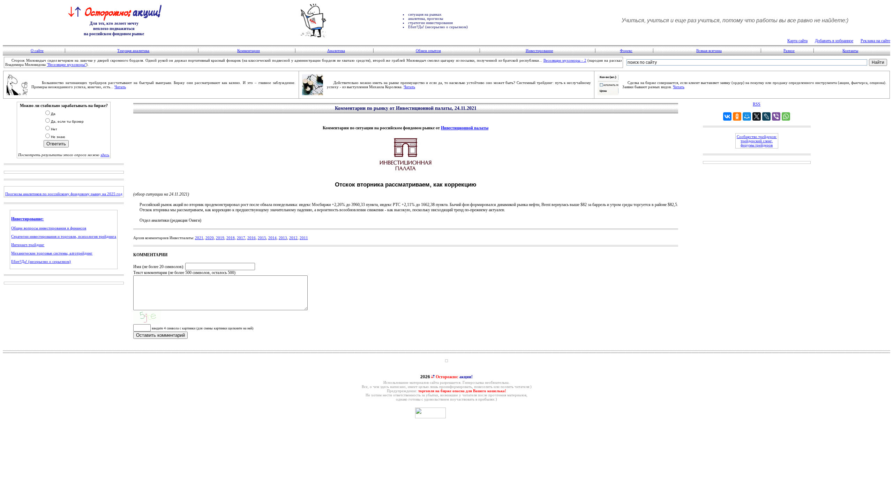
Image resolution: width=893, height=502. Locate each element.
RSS (756, 104)
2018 (230, 238)
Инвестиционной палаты (464, 128)
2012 (293, 238)
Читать (120, 87)
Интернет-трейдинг (27, 245)
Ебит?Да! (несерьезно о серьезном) (41, 261)
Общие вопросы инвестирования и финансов (48, 228)
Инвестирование (539, 50)
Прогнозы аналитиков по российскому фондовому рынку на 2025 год (63, 194)
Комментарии (248, 50)
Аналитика (336, 50)
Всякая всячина (709, 50)
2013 (283, 238)
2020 (209, 238)
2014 (272, 238)
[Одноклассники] (737, 116)
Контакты (850, 50)
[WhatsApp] (786, 116)
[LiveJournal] (766, 116)
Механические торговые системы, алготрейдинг (51, 253)
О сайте (37, 50)
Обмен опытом (428, 50)
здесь (104, 155)
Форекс (626, 50)
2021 (199, 238)
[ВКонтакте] (727, 116)
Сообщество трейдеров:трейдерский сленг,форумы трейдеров (757, 141)
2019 (220, 238)
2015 (262, 238)
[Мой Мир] (747, 116)
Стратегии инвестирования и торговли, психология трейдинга (63, 236)
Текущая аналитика (133, 50)
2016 (251, 238)
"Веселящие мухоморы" (66, 64)
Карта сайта (797, 40)
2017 (241, 238)
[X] (756, 116)
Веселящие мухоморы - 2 (564, 60)
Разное (789, 50)
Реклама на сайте (875, 40)
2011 (304, 238)
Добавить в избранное (834, 40)
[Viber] (776, 116)
